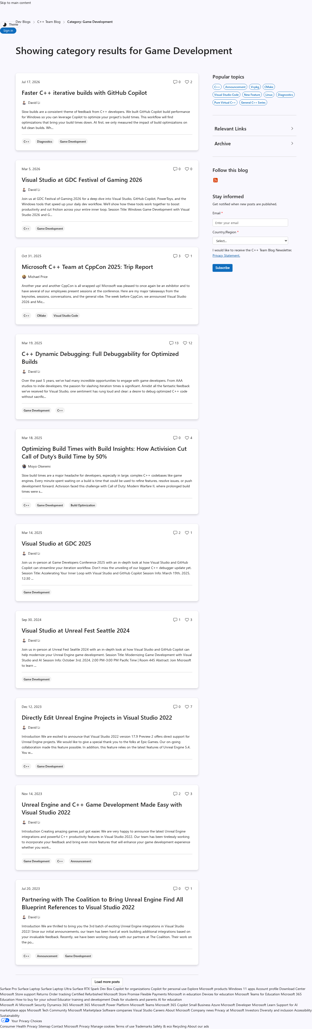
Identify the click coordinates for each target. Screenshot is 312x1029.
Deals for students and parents (134, 999)
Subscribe (222, 267)
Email (218, 213)
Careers (159, 1010)
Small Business (199, 1004)
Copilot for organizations (131, 988)
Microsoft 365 (79, 1004)
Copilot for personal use (168, 988)
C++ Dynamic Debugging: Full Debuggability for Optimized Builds (100, 357)
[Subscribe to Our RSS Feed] (215, 180)
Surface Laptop (29, 988)
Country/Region (226, 232)
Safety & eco (162, 1026)
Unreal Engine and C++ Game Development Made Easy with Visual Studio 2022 (102, 808)
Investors (252, 1010)
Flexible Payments (153, 994)
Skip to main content (15, 2)
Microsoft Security (32, 1004)
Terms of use (125, 1026)
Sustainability (10, 1015)
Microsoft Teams (142, 1004)
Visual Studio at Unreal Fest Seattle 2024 (76, 630)
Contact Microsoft (64, 1026)
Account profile (267, 988)
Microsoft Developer (236, 1004)
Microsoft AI (9, 1004)
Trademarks (143, 1026)
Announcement (235, 87)
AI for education (170, 999)
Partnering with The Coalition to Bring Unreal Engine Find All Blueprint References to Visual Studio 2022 (102, 903)
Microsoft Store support (18, 994)
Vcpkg (255, 87)
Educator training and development (84, 999)
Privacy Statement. (226, 255)
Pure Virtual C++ (225, 102)
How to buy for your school (36, 999)
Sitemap (44, 1026)
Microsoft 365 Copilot (171, 1004)
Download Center (292, 988)
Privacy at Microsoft (229, 1010)
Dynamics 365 (57, 1004)
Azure (215, 1004)
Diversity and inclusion (276, 1010)
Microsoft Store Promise (121, 994)
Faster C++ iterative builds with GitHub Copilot (84, 92)
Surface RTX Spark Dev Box (92, 988)
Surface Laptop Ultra (56, 988)
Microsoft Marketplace (84, 1010)
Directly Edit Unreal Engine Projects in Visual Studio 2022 (97, 717)
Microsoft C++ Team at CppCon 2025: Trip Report (87, 266)
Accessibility (303, 1010)
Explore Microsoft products (207, 988)
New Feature (252, 95)
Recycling (179, 1026)
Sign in (8, 30)
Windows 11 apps (241, 988)
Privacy (85, 1026)
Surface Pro (8, 988)
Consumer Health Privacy (19, 1026)
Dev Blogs (23, 21)
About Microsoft (178, 1010)
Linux (269, 95)
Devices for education (218, 994)
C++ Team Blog (48, 21)
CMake (268, 87)
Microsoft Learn (263, 1004)
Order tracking (60, 994)
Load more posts (107, 981)
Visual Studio (142, 1010)
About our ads (198, 1026)
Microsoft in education (184, 994)
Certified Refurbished (87, 994)
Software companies (117, 1010)
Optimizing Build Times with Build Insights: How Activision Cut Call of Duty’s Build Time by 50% (104, 452)
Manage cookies (103, 1026)
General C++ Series (253, 102)
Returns (42, 994)
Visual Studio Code (226, 95)
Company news (202, 1010)
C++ (217, 87)
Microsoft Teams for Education (257, 994)
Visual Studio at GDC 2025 (56, 543)
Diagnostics (285, 95)
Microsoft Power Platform (110, 1004)
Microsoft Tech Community (47, 1010)
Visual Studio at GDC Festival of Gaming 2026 (82, 179)
